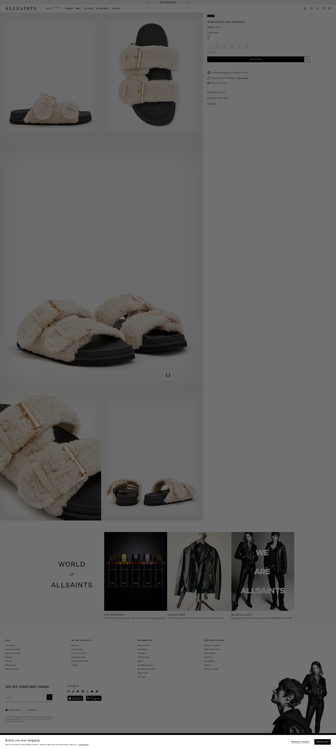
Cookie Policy (83, 744)
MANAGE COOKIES (301, 742)
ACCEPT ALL (322, 742)
